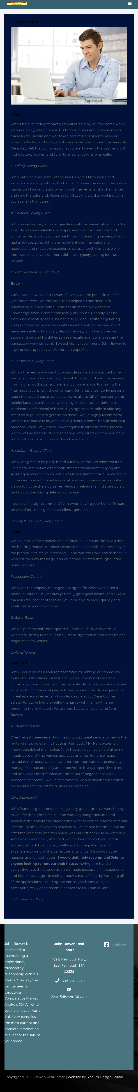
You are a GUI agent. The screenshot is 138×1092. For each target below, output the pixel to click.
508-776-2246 (73, 981)
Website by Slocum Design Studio (95, 1077)
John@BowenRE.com (69, 996)
